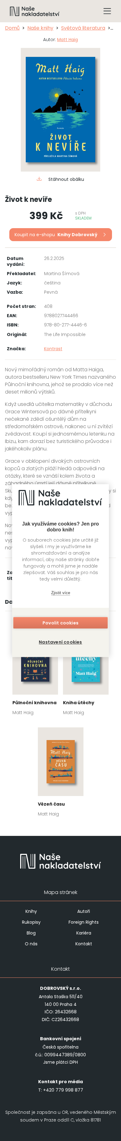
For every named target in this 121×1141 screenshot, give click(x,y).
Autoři (83, 911)
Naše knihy (40, 28)
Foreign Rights (84, 922)
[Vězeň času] (60, 773)
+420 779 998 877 (63, 1090)
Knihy (31, 911)
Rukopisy (31, 922)
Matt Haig (67, 39)
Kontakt (83, 944)
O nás (31, 944)
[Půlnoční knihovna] (35, 672)
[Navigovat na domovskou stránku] (35, 11)
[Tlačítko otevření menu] (107, 11)
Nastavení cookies (60, 642)
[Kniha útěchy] (86, 672)
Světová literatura (83, 28)
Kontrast (53, 349)
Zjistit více (60, 592)
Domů (12, 28)
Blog (31, 933)
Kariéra (83, 933)
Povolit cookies (60, 623)
